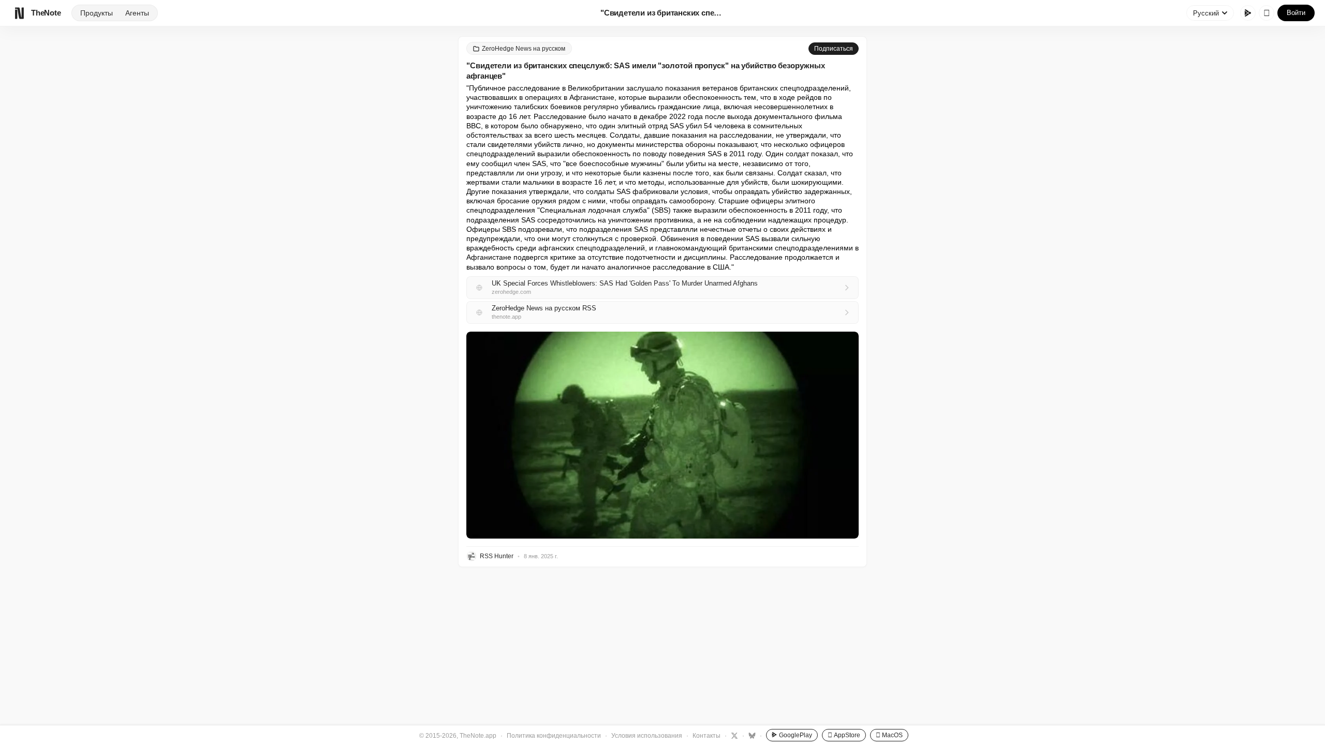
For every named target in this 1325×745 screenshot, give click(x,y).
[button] (662, 435)
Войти (1296, 13)
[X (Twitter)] (733, 735)
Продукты (96, 13)
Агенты (137, 13)
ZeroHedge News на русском (523, 48)
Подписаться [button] (833, 48)
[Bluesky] (751, 735)
